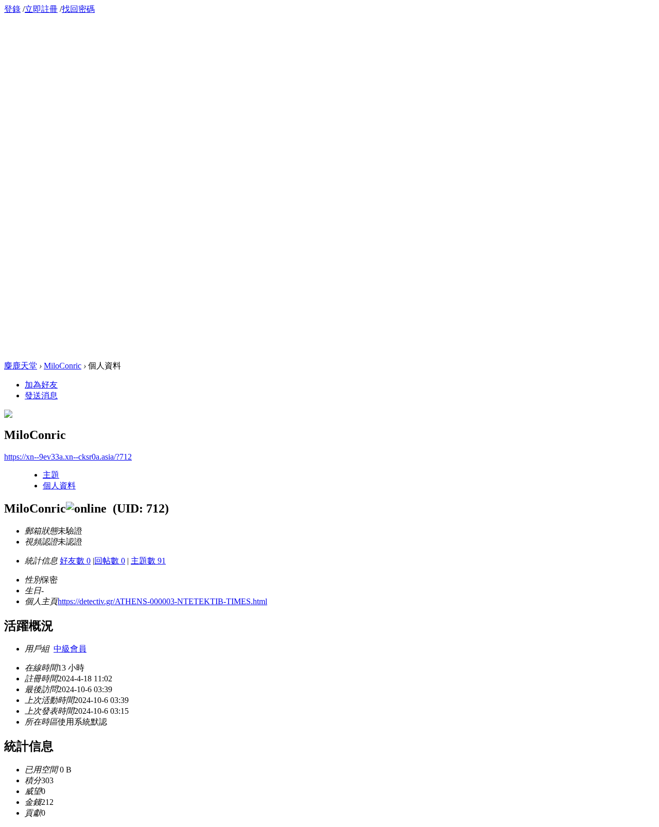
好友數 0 (75, 560)
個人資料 (59, 485)
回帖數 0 (109, 560)
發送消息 (41, 395)
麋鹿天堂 (20, 365)
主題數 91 (148, 560)
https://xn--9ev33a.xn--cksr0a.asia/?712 (68, 456)
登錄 (12, 9)
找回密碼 (78, 9)
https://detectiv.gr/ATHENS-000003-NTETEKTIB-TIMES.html (162, 601)
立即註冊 (41, 9)
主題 (51, 474)
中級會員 (70, 648)
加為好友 (41, 384)
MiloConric (62, 365)
